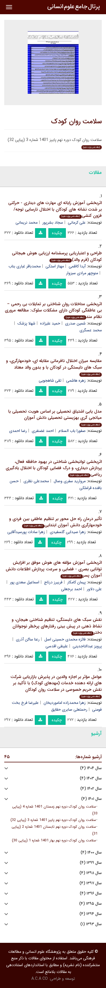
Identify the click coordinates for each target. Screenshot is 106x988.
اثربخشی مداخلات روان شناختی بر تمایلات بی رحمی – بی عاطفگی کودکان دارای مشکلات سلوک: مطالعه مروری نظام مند (53, 310)
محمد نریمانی (27, 222)
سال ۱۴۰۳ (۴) (91, 778)
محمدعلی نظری (36, 481)
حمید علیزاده (50, 323)
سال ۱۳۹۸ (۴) (90, 873)
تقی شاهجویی (50, 380)
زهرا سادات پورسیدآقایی (26, 532)
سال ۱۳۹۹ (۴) (91, 863)
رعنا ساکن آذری (28, 639)
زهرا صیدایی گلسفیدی (68, 532)
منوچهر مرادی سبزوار (82, 273)
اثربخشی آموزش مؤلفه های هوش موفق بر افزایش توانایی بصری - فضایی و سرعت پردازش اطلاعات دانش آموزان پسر (54, 569)
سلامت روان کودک (76, 121)
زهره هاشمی (76, 380)
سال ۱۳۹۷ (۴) (90, 883)
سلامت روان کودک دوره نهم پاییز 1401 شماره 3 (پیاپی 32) (53, 820)
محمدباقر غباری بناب (24, 266)
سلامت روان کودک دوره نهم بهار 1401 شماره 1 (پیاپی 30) (54, 840)
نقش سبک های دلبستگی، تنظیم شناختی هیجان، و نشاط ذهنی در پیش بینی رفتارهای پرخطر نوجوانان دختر (57, 626)
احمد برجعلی (71, 589)
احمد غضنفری (43, 431)
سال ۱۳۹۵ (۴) (90, 904)
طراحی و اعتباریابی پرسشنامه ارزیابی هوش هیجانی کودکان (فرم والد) (57, 256)
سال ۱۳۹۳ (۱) (91, 924)
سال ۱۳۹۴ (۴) (90, 914)
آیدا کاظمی (77, 266)
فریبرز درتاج (53, 582)
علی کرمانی (77, 222)
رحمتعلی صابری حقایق (69, 709)
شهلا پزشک (26, 323)
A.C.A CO (39, 978)
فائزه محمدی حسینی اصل (65, 639)
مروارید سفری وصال (70, 481)
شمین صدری (75, 323)
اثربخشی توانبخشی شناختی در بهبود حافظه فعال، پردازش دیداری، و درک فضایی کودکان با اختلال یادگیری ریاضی (54, 468)
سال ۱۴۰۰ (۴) (91, 853)
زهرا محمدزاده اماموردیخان (65, 703)
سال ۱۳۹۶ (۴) (91, 894)
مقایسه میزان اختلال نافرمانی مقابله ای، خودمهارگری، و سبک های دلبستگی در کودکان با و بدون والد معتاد (54, 366)
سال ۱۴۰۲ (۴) (91, 789)
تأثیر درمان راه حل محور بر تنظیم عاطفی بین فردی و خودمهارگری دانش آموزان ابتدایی (55, 522)
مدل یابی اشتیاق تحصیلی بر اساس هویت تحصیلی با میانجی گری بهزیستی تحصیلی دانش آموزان (55, 417)
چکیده (57, 233)
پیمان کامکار (76, 582)
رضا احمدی (18, 431)
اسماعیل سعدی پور (24, 582)
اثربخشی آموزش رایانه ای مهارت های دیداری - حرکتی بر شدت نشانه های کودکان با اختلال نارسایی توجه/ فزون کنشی (55, 209)
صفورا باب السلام (72, 431)
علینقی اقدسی (57, 646)
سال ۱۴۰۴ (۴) (91, 768)
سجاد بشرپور (52, 222)
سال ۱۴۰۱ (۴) (91, 799)
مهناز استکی (55, 266)
